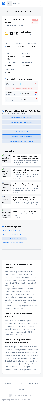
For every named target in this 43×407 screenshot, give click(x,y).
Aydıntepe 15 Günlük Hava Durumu (14, 235)
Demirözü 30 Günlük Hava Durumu (21, 141)
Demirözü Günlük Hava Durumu (21, 122)
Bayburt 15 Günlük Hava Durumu (13, 231)
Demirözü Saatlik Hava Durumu (21, 117)
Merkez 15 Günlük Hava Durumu (13, 242)
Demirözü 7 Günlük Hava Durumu (21, 132)
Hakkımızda (9, 383)
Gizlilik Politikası (32, 383)
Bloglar (19, 383)
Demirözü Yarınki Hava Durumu (21, 127)
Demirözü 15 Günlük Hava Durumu (21, 136)
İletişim (21, 389)
